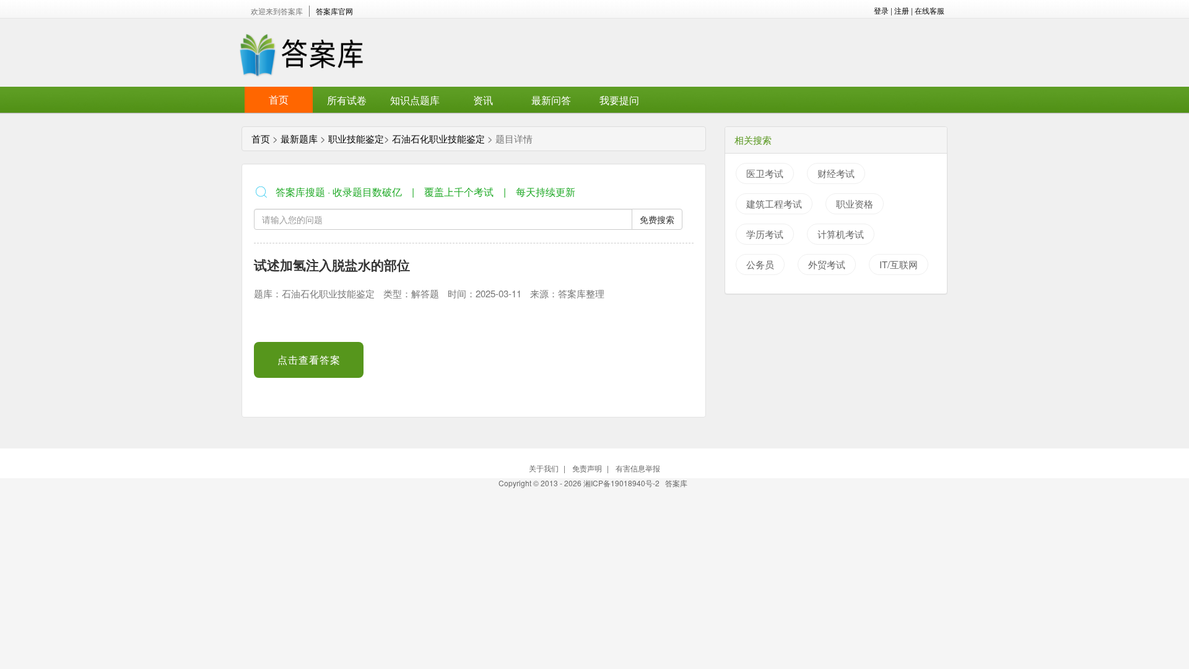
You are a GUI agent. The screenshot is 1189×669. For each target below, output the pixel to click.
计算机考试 (840, 233)
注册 (901, 10)
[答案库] (300, 51)
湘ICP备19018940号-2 (622, 483)
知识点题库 (415, 100)
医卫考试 (764, 173)
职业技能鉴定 (356, 138)
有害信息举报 (638, 468)
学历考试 (764, 233)
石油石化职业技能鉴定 (438, 138)
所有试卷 (347, 100)
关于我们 (544, 468)
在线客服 (929, 10)
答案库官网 (334, 11)
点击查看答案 (309, 359)
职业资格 (854, 203)
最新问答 (551, 100)
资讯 (483, 100)
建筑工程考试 (774, 203)
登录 (881, 10)
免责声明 (587, 468)
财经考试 (836, 173)
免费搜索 (657, 219)
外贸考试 (826, 264)
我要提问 (619, 100)
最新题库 (299, 138)
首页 (279, 99)
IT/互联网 (898, 264)
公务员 (760, 264)
